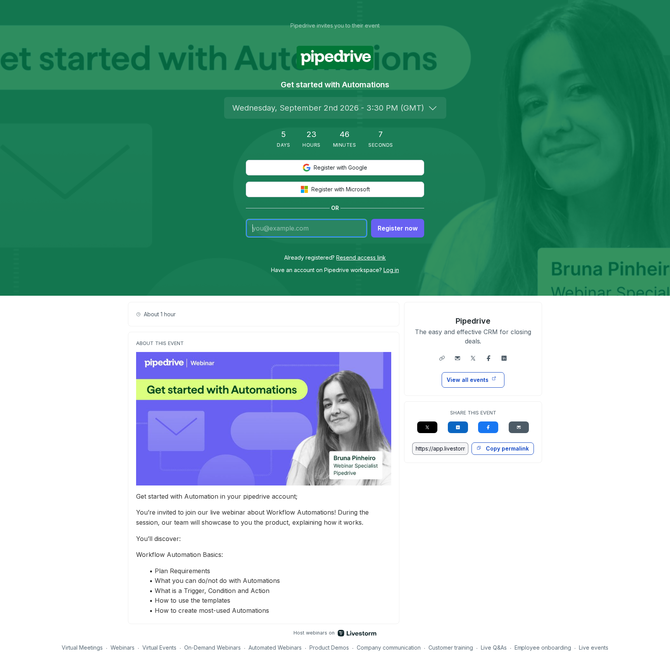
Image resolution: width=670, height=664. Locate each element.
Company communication (389, 647)
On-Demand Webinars (212, 647)
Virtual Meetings (82, 647)
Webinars (123, 647)
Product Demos (329, 647)
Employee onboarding (543, 647)
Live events (593, 647)
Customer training (450, 647)
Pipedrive (473, 321)
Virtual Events (159, 647)
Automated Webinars (275, 647)
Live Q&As (494, 647)
